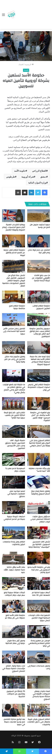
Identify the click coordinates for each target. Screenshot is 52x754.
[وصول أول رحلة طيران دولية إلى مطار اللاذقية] (13, 631)
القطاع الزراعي (39, 170)
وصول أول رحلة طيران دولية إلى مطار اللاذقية (15, 642)
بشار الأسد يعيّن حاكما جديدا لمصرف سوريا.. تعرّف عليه (14, 569)
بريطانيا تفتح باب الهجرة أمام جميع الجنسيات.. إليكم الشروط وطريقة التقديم (13, 227)
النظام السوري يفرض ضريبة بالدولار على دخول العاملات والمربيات (38, 721)
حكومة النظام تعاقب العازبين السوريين (41, 307)
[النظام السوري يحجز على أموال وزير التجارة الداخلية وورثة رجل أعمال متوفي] (38, 431)
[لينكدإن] (31, 192)
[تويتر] (38, 192)
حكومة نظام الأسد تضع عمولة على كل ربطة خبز (15, 616)
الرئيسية (28, 64)
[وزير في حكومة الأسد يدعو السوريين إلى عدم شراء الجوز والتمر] (38, 558)
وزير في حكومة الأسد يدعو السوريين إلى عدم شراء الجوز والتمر (39, 569)
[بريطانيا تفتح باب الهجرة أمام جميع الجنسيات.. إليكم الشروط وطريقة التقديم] (13, 215)
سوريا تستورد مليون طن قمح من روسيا (40, 226)
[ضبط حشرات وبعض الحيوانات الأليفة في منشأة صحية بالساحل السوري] (38, 682)
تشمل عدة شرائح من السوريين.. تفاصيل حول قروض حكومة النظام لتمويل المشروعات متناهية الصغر (13, 281)
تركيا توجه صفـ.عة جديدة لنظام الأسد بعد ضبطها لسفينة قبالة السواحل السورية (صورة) (40, 360)
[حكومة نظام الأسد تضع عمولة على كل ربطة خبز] (13, 606)
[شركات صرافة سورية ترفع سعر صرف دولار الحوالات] (13, 583)
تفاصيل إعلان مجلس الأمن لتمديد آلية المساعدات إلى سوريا (14, 331)
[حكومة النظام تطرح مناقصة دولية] (13, 297)
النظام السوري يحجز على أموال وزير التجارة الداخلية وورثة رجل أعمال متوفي (39, 443)
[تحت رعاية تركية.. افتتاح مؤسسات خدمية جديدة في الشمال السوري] (13, 657)
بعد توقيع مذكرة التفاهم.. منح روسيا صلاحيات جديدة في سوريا (14, 721)
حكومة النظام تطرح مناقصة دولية (17, 307)
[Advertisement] (33, 15)
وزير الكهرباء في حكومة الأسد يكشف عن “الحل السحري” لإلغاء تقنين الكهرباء (40, 416)
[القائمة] (3, 16)
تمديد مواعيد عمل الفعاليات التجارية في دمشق (16, 493)
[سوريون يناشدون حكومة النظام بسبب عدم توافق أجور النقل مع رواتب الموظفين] (38, 319)
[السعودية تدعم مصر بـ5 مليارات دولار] (13, 459)
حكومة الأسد (20, 170)
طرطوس (10, 176)
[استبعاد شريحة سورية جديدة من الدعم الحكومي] (13, 507)
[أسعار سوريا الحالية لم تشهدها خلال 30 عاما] (38, 583)
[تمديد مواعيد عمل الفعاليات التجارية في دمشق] (13, 482)
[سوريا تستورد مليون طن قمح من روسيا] (38, 215)
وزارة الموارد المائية (37, 182)
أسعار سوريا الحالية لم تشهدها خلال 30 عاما (41, 594)
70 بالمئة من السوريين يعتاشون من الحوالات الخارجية (16, 693)
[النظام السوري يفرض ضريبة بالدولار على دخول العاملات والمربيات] (38, 710)
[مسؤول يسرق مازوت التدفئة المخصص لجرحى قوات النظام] (38, 507)
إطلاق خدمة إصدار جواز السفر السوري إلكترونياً (40, 492)
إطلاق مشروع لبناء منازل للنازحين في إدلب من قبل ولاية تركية (14, 359)
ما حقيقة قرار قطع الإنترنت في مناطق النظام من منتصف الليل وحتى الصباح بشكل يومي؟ (14, 388)
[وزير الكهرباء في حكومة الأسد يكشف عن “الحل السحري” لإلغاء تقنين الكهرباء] (38, 403)
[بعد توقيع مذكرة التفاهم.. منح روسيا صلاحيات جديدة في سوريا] (13, 710)
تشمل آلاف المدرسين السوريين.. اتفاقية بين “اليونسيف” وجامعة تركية (39, 544)
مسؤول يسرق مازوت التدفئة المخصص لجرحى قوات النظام (40, 519)
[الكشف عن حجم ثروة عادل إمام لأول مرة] (38, 241)
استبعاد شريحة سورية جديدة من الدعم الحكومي (14, 518)
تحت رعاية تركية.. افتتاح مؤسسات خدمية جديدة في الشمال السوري (13, 668)
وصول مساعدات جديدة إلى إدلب (39, 667)
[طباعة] (18, 192)
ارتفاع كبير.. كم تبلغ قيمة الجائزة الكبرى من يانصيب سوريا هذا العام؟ (14, 415)
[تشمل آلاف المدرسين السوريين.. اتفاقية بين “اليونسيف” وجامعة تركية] (38, 532)
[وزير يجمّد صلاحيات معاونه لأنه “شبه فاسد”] (38, 459)
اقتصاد (21, 64)
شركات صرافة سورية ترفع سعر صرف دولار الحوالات (14, 594)
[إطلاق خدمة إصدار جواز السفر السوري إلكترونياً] (38, 482)
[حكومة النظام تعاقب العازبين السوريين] (38, 297)
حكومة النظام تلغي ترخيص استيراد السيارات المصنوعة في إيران (39, 387)
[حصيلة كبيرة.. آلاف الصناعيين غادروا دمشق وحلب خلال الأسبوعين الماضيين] (13, 431)
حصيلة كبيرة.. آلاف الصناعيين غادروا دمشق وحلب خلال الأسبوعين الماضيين (15, 444)
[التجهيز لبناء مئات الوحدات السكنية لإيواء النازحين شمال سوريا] (38, 606)
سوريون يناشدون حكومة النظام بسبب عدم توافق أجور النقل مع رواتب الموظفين (40, 332)
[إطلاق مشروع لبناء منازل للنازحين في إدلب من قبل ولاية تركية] (13, 347)
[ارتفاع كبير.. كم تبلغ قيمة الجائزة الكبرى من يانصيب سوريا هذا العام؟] (13, 403)
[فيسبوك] (44, 192)
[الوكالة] (11, 14)
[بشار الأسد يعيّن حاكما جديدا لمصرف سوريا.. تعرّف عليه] (13, 558)
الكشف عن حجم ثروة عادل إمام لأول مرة (39, 251)
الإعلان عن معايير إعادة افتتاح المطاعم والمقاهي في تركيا (39, 643)
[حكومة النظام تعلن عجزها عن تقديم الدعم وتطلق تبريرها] (13, 241)
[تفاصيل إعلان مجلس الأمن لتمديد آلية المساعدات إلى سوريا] (13, 319)
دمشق (43, 176)
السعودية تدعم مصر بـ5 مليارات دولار (15, 470)
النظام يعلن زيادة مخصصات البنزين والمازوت (14, 543)
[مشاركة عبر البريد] (24, 192)
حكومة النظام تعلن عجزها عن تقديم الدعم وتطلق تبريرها (14, 252)
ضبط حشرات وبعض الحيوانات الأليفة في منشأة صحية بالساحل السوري (41, 695)
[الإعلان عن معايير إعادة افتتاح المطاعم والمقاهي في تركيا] (38, 631)
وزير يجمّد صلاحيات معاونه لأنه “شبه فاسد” (39, 470)
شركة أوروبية (27, 176)
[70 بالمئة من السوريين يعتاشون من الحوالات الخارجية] (13, 682)
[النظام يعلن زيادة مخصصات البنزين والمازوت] (13, 532)
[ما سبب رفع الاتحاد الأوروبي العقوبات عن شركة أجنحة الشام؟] (38, 266)
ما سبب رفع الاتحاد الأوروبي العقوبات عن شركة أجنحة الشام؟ (41, 278)
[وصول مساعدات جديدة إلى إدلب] (38, 657)
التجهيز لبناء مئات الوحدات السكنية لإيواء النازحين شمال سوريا (39, 617)
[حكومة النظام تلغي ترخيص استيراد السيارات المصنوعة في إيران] (38, 375)
